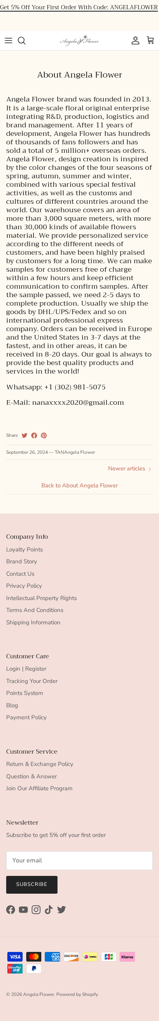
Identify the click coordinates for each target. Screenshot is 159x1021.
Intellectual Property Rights (41, 598)
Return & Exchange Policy (39, 764)
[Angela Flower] (79, 40)
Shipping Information (33, 622)
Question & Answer (31, 776)
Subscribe (31, 884)
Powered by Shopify (77, 994)
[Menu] (8, 40)
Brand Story (21, 561)
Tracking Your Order (32, 681)
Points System (24, 693)
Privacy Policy (24, 586)
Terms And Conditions (34, 610)
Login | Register (26, 669)
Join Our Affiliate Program (39, 788)
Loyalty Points (24, 549)
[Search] (25, 40)
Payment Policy (26, 717)
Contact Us (20, 574)
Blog (12, 705)
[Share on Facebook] (34, 435)
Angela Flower (38, 994)
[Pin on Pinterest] (44, 435)
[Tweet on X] (24, 435)
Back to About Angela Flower (79, 485)
